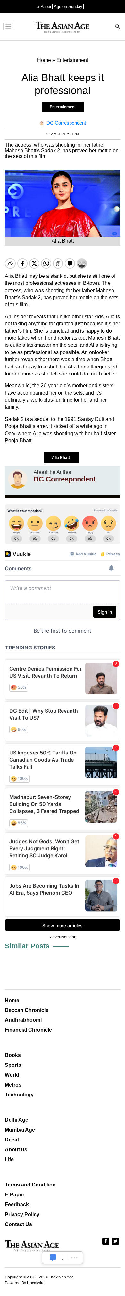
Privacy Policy (22, 1214)
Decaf (12, 1139)
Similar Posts (27, 946)
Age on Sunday (68, 6)
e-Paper (44, 6)
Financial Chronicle (28, 1030)
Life (9, 1159)
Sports (13, 1065)
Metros (13, 1085)
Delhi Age (16, 1120)
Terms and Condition (30, 1184)
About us (16, 1149)
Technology (19, 1094)
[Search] (118, 27)
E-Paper (14, 1194)
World (12, 1075)
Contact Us (18, 1224)
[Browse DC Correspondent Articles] (17, 479)
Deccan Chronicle (26, 1010)
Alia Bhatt (61, 457)
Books (13, 1055)
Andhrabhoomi (23, 1020)
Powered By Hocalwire (25, 1283)
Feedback (17, 1204)
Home (12, 1000)
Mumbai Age (20, 1130)
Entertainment (63, 107)
